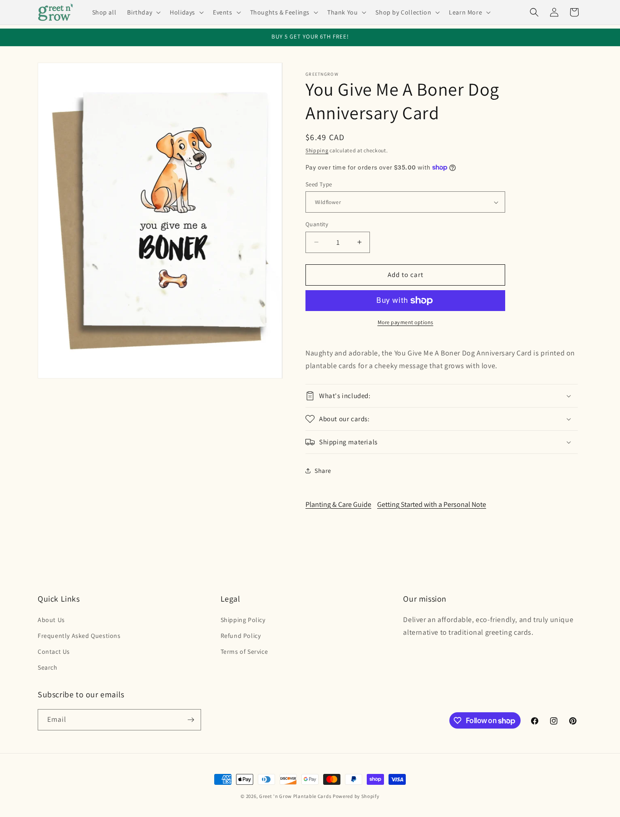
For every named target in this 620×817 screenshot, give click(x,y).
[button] (143, 12)
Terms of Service (244, 651)
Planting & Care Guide (338, 504)
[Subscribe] (191, 719)
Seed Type (318, 184)
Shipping (317, 150)
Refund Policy (241, 636)
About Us (51, 620)
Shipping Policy (243, 620)
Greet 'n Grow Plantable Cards (295, 796)
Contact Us (54, 651)
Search (48, 667)
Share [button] (323, 471)
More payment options (405, 322)
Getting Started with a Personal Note (431, 504)
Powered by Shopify (356, 796)
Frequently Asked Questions (79, 636)
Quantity (316, 224)
